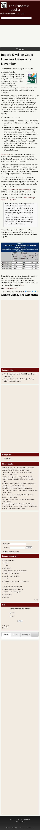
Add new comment (18, 292)
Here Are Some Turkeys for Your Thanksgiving (18, 499)
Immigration (8, 594)
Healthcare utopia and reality (12, 477)
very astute (7, 568)
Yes (13, 613)
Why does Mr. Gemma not (13, 587)
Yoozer (6, 579)
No (13, 616)
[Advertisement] (20, 36)
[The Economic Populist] (4, 7)
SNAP (16, 288)
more (36, 600)
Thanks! (6, 565)
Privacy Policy (20, 822)
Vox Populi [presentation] (26, 635)
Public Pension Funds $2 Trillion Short (15, 479)
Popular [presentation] (6, 635)
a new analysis (23, 88)
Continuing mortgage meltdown (13, 504)
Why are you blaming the (12, 592)
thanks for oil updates (11, 573)
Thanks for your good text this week (16, 581)
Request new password (11, 552)
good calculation (9, 560)
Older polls (5, 626)
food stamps (8, 288)
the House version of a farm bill (19, 190)
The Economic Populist (19, 8)
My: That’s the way (10, 584)
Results (4, 628)
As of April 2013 (6, 154)
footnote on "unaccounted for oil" (15, 571)
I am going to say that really (13, 589)
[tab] (6, 635)
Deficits (6, 597)
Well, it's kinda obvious (11, 576)
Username (6, 544)
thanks (6, 563)
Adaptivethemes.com (28, 828)
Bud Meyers (13, 69)
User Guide (7, 459)
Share (29, 291)
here (22, 285)
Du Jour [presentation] (15, 635)
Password (6, 548)
